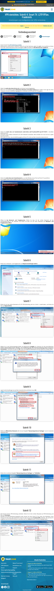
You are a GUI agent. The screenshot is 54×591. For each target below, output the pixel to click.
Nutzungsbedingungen (7, 570)
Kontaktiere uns (17, 565)
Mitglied (3, 578)
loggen (22, 25)
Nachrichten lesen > (32, 579)
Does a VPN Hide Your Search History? (37, 573)
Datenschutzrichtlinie (7, 572)
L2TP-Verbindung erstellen (15, 45)
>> (20, 5)
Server (3, 567)
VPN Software (4, 565)
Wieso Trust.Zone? (18, 563)
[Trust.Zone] (8, 9)
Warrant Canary (5, 576)
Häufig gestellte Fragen (17, 573)
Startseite (3, 563)
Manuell (15, 576)
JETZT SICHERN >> (41, 1)
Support (15, 567)
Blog (14, 570)
